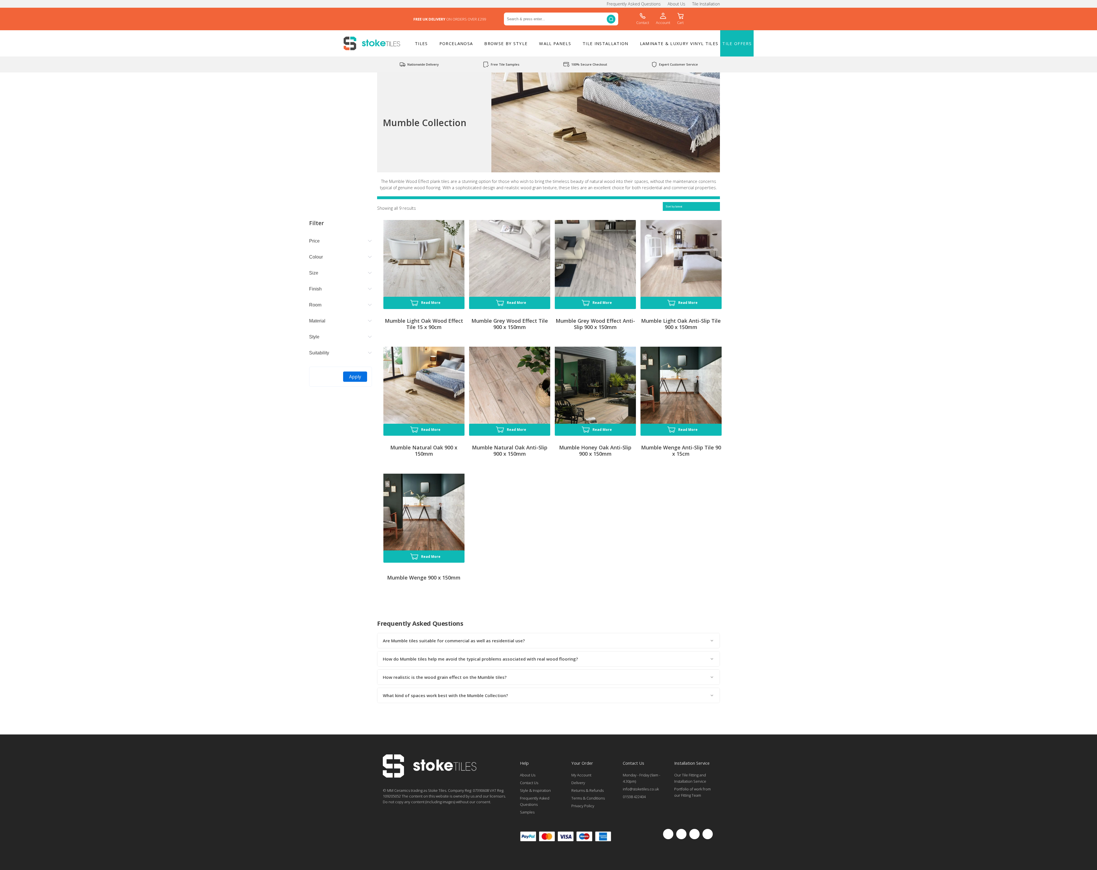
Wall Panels (555, 43)
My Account (581, 775)
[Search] (611, 19)
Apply (355, 377)
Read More (431, 302)
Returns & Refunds (587, 790)
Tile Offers (737, 43)
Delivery (578, 782)
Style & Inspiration (535, 790)
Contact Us (529, 782)
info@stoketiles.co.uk (641, 789)
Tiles (421, 43)
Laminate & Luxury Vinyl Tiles (679, 43)
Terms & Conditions (588, 798)
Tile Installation (706, 4)
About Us (676, 4)
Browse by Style (506, 43)
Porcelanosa (456, 43)
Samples (527, 812)
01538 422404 (634, 796)
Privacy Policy (582, 805)
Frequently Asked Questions (634, 4)
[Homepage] (430, 776)
